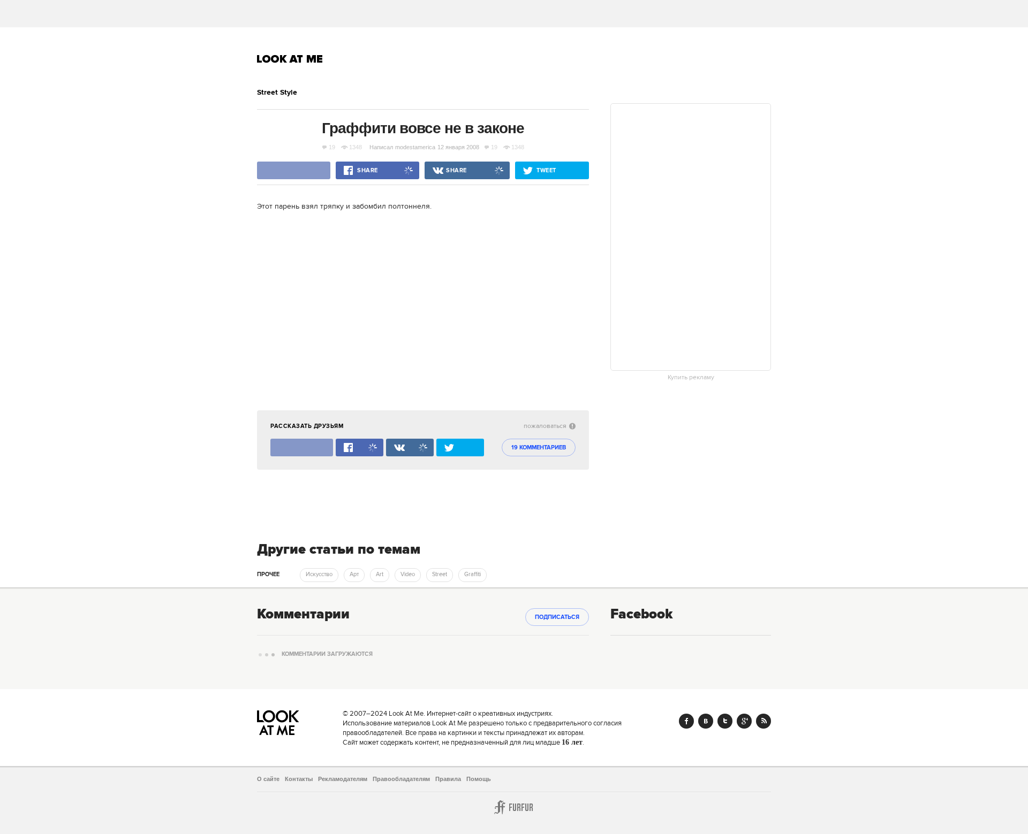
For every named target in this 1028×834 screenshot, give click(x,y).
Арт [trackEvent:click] (354, 574)
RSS (763, 721)
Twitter (724, 721)
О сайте (268, 779)
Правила (448, 779)
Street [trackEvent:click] (439, 574)
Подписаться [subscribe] (557, 617)
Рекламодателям (342, 779)
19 (332, 147)
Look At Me (290, 59)
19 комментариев (538, 448)
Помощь (478, 779)
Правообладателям (401, 779)
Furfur (514, 807)
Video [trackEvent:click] (407, 574)
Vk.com (705, 721)
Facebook (686, 721)
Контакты (299, 779)
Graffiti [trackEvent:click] (472, 574)
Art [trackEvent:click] (379, 574)
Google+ (744, 721)
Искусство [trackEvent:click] (319, 574)
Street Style (277, 92)
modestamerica (415, 147)
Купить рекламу (691, 377)
